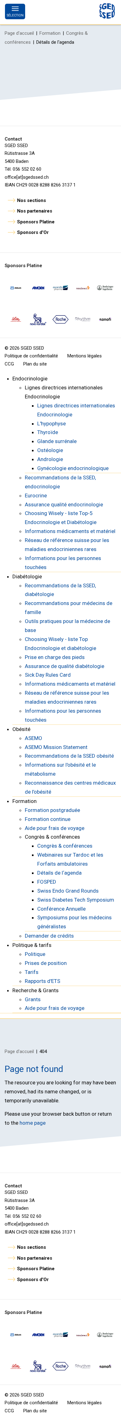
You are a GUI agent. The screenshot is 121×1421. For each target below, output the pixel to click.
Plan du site (35, 364)
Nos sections (31, 200)
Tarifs (31, 972)
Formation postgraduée (52, 810)
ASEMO (33, 738)
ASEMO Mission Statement (56, 747)
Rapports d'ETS (42, 981)
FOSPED (46, 882)
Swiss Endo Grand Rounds (68, 891)
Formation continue (47, 819)
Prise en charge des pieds (55, 657)
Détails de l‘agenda (59, 873)
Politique (35, 954)
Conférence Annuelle (61, 909)
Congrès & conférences (64, 846)
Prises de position (46, 963)
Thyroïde (47, 432)
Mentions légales (84, 356)
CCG (9, 364)
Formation (49, 33)
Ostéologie (50, 450)
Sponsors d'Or (33, 232)
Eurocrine (36, 495)
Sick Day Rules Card (48, 675)
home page (33, 1123)
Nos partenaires (34, 211)
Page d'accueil (19, 33)
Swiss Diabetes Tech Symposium (75, 900)
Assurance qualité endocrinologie (64, 504)
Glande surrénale (57, 441)
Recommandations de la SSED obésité (69, 756)
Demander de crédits (49, 936)
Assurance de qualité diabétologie (64, 666)
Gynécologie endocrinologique (73, 468)
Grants (33, 999)
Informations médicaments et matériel (70, 531)
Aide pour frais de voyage (54, 828)
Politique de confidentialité (31, 356)
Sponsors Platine (36, 222)
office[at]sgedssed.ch (27, 177)
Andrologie (50, 459)
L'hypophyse (51, 423)
